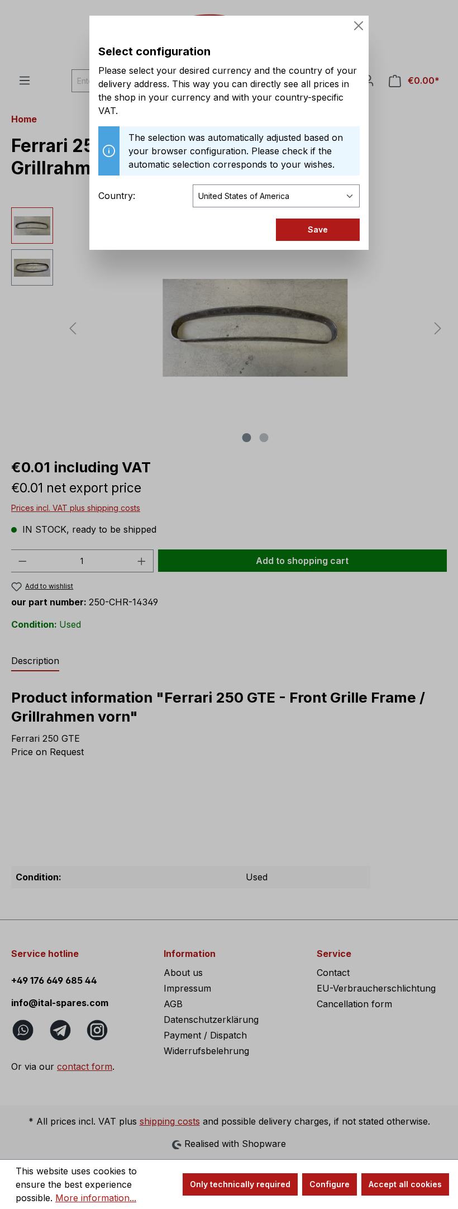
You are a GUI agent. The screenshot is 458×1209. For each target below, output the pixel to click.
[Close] (358, 25)
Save (318, 229)
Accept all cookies (405, 1184)
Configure (329, 1184)
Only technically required (240, 1184)
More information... (95, 1197)
